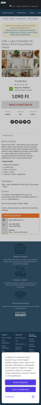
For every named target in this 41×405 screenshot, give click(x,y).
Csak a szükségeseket (20, 389)
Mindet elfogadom (20, 382)
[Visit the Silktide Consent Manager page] (33, 396)
